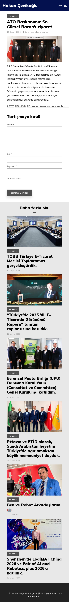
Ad (9, 154)
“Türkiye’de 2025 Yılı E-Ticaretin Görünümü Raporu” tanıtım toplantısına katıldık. (29, 322)
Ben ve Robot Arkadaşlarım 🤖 (33, 507)
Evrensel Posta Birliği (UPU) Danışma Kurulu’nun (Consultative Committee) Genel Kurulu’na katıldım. (34, 385)
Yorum (10, 124)
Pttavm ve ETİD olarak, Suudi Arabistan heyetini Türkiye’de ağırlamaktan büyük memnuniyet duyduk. (33, 448)
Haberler (13, 16)
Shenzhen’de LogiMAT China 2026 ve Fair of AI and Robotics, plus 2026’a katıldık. (34, 566)
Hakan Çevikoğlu (20, 5)
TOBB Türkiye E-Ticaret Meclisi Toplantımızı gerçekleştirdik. (30, 261)
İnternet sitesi (14, 178)
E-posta (12, 166)
